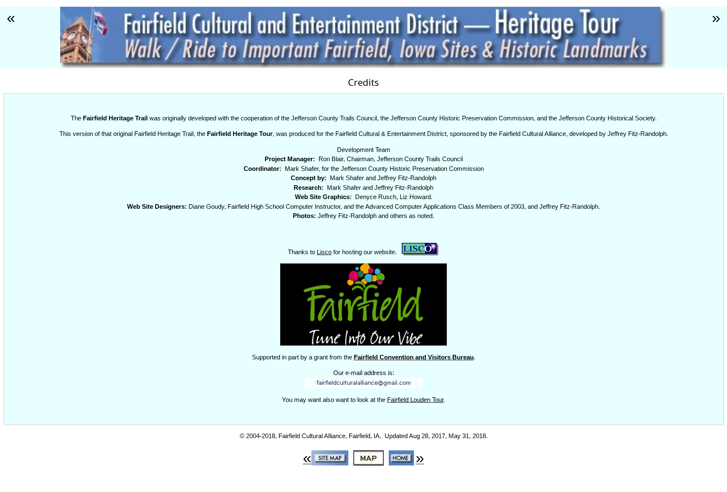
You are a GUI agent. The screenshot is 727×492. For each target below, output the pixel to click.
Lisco (324, 251)
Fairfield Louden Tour (415, 399)
